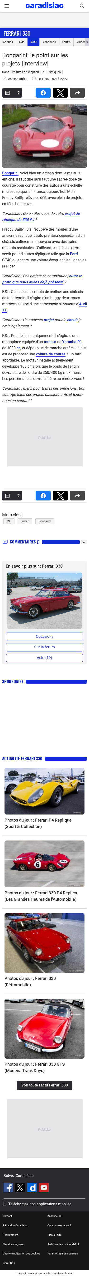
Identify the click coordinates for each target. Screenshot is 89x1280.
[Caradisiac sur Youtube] (44, 1188)
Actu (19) (44, 657)
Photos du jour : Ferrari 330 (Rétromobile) (30, 981)
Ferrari (25, 521)
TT (4, 310)
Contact (7, 1216)
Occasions (44, 636)
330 (8, 521)
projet (49, 320)
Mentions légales (13, 1244)
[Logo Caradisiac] (44, 9)
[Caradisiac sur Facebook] (9, 1188)
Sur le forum (44, 647)
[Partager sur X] (61, 91)
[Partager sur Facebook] (44, 91)
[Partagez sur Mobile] (78, 91)
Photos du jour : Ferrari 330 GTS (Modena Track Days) (35, 1067)
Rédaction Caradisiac (15, 1225)
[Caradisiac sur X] (20, 1188)
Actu (33, 42)
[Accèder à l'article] (44, 791)
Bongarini (10, 173)
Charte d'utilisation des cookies (21, 1253)
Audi (83, 304)
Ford (74, 254)
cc (18, 348)
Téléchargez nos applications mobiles (39, 1204)
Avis (21, 42)
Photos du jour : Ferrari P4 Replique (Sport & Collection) (38, 823)
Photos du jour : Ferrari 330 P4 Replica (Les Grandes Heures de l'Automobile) (41, 896)
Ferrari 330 (17, 33)
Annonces (49, 42)
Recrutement (10, 1235)
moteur (50, 342)
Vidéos (81, 42)
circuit (72, 320)
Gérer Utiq (9, 1263)
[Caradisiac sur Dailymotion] (32, 1188)
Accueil (8, 42)
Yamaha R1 (72, 342)
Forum (66, 42)
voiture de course (51, 354)
